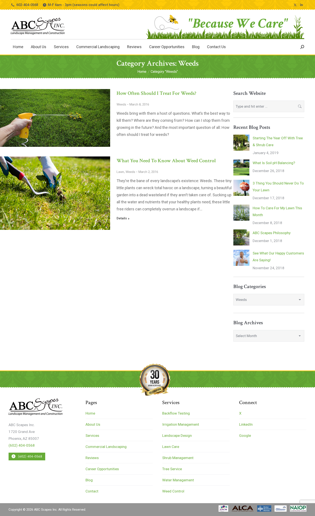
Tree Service (172, 469)
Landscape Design (177, 435)
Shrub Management (178, 458)
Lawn (120, 172)
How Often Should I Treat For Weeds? (156, 93)
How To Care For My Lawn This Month (277, 211)
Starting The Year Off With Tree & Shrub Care (278, 141)
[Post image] (241, 143)
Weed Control (173, 491)
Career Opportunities (102, 469)
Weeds (121, 104)
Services (92, 435)
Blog (89, 480)
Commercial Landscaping (106, 447)
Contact (92, 491)
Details (122, 218)
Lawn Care (170, 447)
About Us (93, 424)
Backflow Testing (176, 413)
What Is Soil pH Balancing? (274, 163)
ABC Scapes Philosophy (272, 233)
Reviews (92, 458)
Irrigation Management (180, 424)
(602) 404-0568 (22, 445)
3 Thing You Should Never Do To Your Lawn (278, 186)
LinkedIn (246, 424)
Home (90, 413)
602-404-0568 (27, 5)
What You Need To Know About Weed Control (166, 160)
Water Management (178, 480)
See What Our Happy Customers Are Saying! (278, 256)
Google (245, 435)
